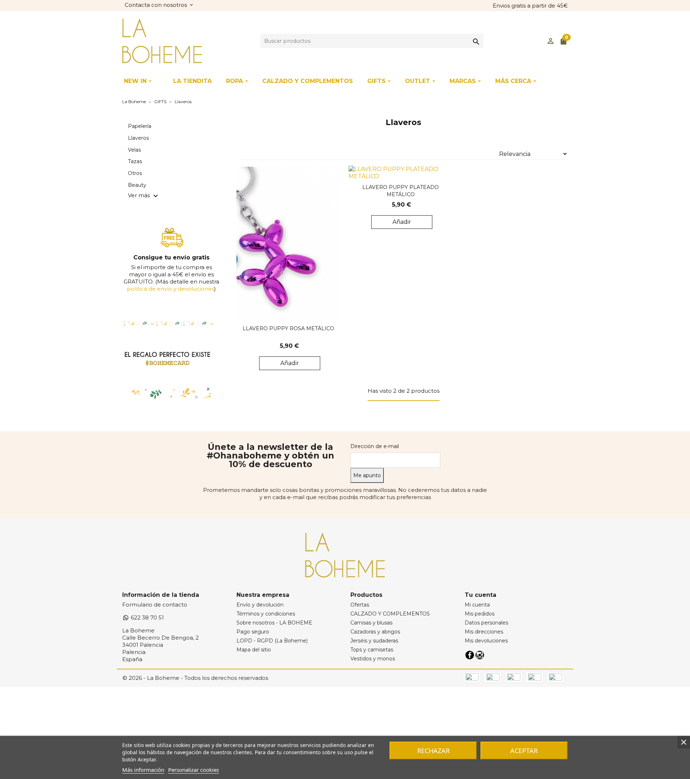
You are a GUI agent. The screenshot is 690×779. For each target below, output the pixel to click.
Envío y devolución (260, 604)
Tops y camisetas (371, 649)
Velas (134, 150)
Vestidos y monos (372, 658)
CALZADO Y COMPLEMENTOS (390, 613)
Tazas (135, 161)
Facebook (469, 655)
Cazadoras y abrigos (375, 631)
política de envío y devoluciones (170, 288)
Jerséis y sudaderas (374, 640)
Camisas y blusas (371, 622)
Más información (143, 769)
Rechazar (433, 750)
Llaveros (138, 138)
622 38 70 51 (146, 617)
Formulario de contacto (154, 604)
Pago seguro (252, 631)
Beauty (137, 185)
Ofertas (359, 604)
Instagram (479, 655)
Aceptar (524, 750)
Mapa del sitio (253, 649)
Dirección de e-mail (374, 446)
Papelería (139, 126)
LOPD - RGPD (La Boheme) (272, 640)
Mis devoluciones (486, 640)
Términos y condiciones (265, 613)
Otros (135, 173)
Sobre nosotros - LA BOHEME (274, 622)
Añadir (289, 363)
